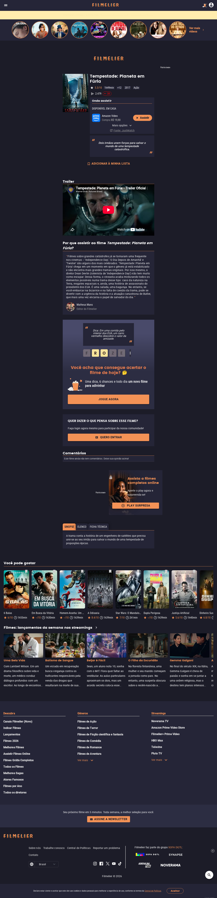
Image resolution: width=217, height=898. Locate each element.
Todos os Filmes (13, 766)
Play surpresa (138, 505)
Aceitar (175, 891)
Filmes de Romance (89, 747)
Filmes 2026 (10, 740)
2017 (127, 87)
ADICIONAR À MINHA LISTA (111, 163)
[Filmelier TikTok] (120, 864)
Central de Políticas (153, 891)
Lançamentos (11, 734)
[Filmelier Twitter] (107, 864)
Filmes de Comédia (89, 740)
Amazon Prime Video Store (168, 727)
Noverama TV (159, 721)
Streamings (158, 713)
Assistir (144, 117)
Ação (136, 87)
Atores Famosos (13, 779)
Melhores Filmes (13, 747)
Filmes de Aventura (89, 753)
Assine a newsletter (110, 819)
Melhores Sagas (13, 773)
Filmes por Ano (12, 786)
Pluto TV (156, 753)
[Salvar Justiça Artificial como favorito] (194, 571)
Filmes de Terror (87, 728)
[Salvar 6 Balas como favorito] (26, 571)
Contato (33, 855)
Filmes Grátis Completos (18, 760)
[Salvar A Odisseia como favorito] (110, 571)
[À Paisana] (20, 29)
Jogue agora (108, 399)
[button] (54, 864)
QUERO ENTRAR (111, 437)
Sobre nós (35, 848)
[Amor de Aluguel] (118, 29)
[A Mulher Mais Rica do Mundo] (177, 29)
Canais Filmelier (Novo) (17, 721)
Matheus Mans (85, 304)
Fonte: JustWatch (124, 130)
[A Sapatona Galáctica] (99, 29)
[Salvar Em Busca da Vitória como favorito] (54, 571)
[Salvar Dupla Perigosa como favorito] (166, 571)
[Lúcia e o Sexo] (40, 29)
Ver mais (82, 760)
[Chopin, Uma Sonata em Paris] (59, 29)
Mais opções (120, 125)
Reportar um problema (106, 848)
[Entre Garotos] (79, 29)
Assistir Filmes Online (16, 753)
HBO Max (157, 740)
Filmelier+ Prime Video (165, 734)
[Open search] (209, 875)
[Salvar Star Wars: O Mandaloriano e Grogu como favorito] (138, 571)
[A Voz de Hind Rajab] (138, 29)
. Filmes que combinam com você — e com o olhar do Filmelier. (108, 15)
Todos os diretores (14, 792)
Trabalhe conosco (54, 848)
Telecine (156, 747)
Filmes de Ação (86, 721)
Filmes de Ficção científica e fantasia (100, 734)
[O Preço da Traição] (158, 29)
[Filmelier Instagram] (95, 864)
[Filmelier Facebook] (101, 864)
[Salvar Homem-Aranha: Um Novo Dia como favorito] (82, 571)
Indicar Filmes (12, 728)
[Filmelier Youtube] (114, 864)
